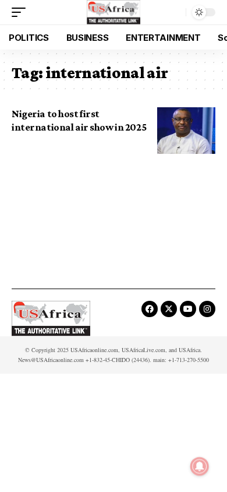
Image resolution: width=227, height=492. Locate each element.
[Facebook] (149, 309)
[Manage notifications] (199, 466)
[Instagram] (207, 309)
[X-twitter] (169, 309)
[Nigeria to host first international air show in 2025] (186, 130)
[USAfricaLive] (114, 12)
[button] (21, 12)
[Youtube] (188, 309)
